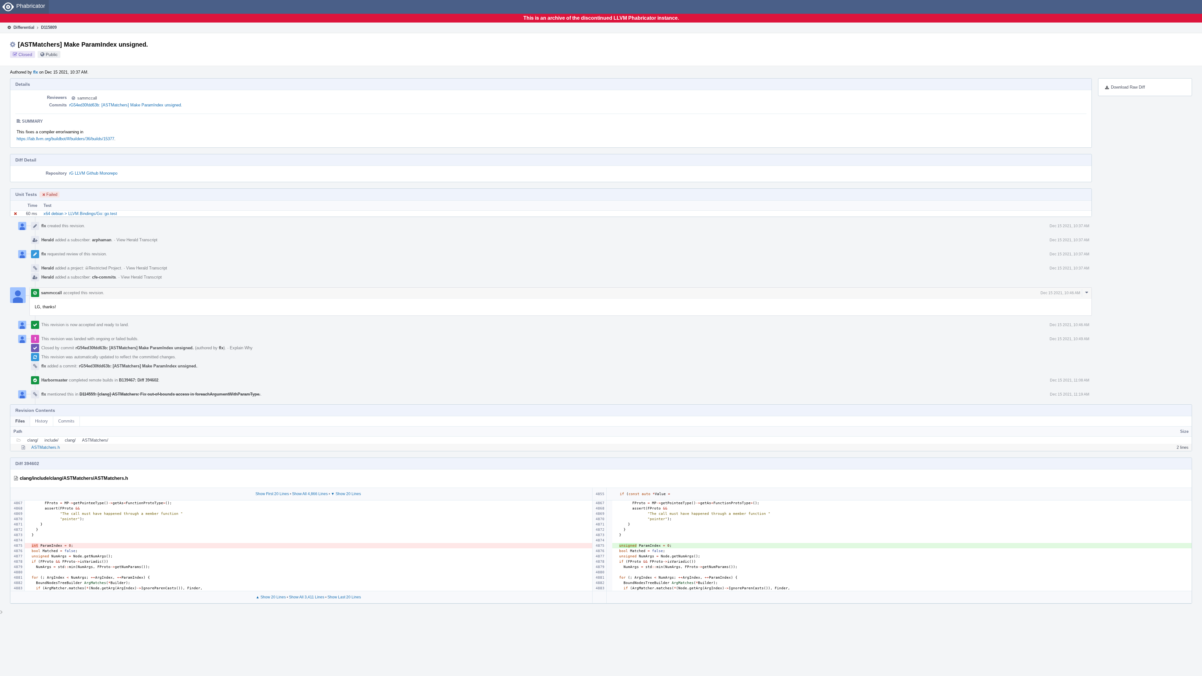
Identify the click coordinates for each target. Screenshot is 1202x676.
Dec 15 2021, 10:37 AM (1069, 226)
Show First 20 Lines (272, 494)
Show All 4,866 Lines (310, 494)
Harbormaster (54, 380)
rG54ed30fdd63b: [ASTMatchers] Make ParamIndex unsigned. (125, 105)
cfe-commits (104, 277)
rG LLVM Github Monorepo (93, 173)
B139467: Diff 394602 (138, 380)
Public (52, 54)
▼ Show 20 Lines (346, 494)
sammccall (87, 98)
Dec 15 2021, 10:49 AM (1069, 339)
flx (35, 72)
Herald (47, 240)
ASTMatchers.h (45, 447)
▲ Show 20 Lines (271, 597)
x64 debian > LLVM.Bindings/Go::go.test (80, 213)
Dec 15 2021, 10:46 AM (1060, 293)
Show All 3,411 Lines (306, 597)
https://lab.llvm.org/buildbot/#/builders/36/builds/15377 (65, 138)
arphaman (101, 240)
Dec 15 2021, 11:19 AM (1069, 394)
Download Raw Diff (1128, 87)
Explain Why (241, 348)
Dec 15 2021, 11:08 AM (1069, 380)
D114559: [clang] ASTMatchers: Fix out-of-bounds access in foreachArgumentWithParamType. (170, 394)
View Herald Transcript (136, 240)
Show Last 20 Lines (344, 597)
